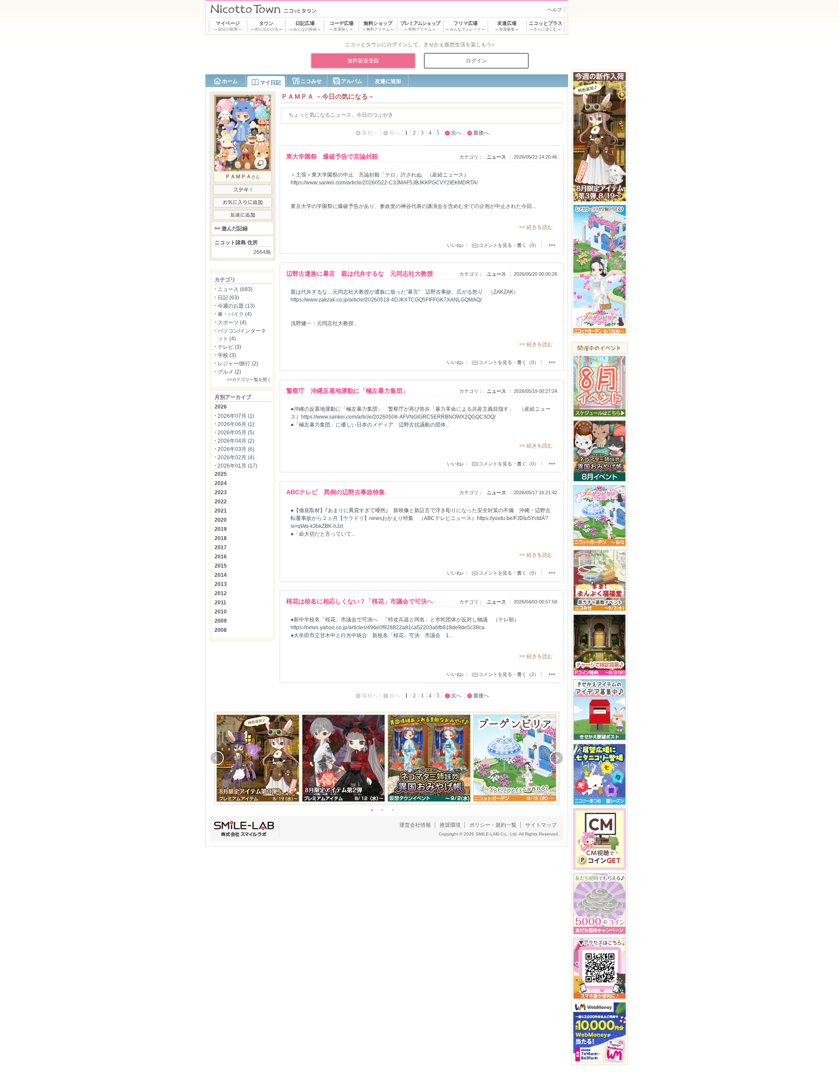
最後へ (481, 133)
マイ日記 (270, 83)
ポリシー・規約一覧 (493, 825)
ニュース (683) (235, 289)
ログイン (476, 61)
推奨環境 (450, 825)
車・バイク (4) (235, 314)
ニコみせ (311, 81)
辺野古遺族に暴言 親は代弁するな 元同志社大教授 (359, 273)
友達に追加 (388, 81)
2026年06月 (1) (236, 424)
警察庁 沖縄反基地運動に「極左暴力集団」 (347, 390)
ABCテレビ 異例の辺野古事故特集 (335, 492)
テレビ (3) (229, 347)
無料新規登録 (363, 61)
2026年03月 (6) (236, 449)
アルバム (351, 81)
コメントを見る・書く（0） (508, 245)
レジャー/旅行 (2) (238, 363)
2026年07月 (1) (236, 416)
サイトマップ (541, 825)
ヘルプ (555, 9)
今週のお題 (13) (236, 306)
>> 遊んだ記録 (231, 228)
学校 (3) (227, 355)
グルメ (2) (229, 372)
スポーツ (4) (232, 322)
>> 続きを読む (536, 227)
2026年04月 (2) (236, 441)
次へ (456, 133)
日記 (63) (228, 298)
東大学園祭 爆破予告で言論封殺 (332, 156)
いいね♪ (455, 245)
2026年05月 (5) (236, 433)
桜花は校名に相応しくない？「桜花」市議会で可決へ (359, 601)
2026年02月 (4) (236, 457)
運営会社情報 (415, 825)
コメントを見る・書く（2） (508, 674)
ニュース (496, 156)
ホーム (230, 81)
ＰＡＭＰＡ (238, 176)
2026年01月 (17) (237, 466)
